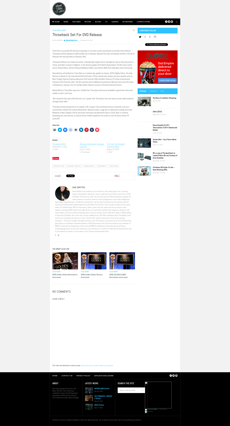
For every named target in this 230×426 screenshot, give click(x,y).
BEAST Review (99, 405)
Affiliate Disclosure (104, 376)
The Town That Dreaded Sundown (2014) (115, 145)
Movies (88, 22)
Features (76, 22)
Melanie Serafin (74, 166)
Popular (142, 91)
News (66, 22)
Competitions (143, 22)
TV (106, 22)
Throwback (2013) (59, 144)
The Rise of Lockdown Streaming (164, 98)
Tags (162, 91)
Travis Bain (113, 166)
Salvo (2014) (157, 111)
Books (98, 22)
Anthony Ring (59, 166)
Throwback (101, 166)
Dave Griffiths (58, 40)
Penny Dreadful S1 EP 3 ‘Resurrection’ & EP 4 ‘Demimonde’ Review (165, 127)
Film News (56, 30)
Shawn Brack (89, 166)
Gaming (115, 22)
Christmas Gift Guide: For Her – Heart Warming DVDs (164, 168)
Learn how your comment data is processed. (97, 365)
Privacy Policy (83, 376)
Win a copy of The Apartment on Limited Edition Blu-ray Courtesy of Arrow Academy (165, 155)
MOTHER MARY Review (101, 388)
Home (57, 22)
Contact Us (67, 376)
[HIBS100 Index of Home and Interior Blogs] (156, 409)
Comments (153, 91)
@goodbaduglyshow (71, 40)
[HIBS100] (149, 411)
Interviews (128, 22)
